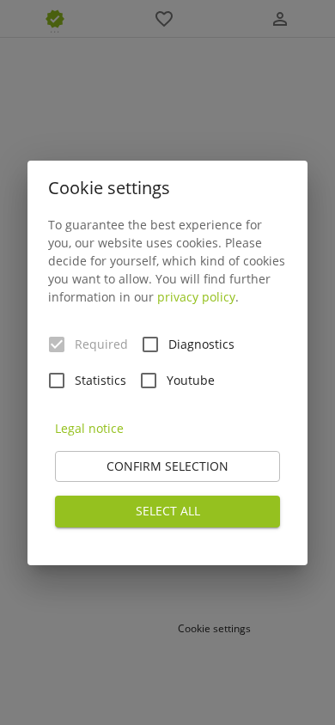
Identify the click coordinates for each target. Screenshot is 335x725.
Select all (168, 511)
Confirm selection (167, 466)
